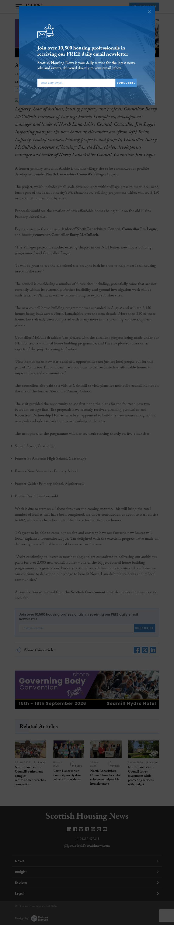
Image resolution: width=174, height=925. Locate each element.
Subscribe (126, 83)
